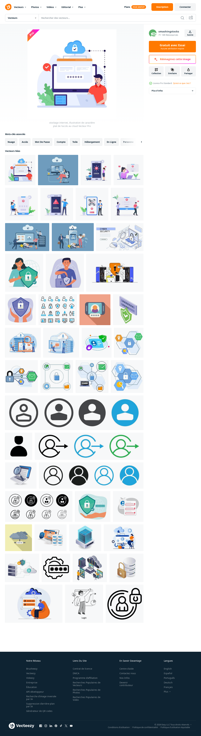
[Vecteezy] (8, 7)
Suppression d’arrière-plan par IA (40, 705)
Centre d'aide (126, 668)
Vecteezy (30, 673)
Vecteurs (19, 7)
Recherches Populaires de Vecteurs (86, 684)
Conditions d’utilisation (119, 727)
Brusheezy (31, 668)
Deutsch (168, 682)
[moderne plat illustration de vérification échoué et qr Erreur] (96, 170)
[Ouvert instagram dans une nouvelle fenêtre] (45, 725)
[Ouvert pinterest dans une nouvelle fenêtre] (56, 725)
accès (25, 141)
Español (168, 673)
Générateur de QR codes (39, 710)
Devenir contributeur (126, 684)
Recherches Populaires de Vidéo (86, 698)
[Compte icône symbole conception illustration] (18, 446)
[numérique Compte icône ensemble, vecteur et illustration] (57, 309)
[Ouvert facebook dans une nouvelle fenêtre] (40, 725)
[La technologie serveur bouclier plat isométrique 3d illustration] (85, 537)
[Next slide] (139, 142)
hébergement (92, 141)
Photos (35, 7)
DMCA (76, 673)
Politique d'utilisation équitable (175, 727)
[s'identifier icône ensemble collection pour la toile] (38, 506)
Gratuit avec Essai (172, 46)
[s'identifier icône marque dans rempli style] (91, 475)
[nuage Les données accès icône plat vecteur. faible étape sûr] (18, 537)
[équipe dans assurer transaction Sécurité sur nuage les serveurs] (90, 568)
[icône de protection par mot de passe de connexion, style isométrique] (128, 309)
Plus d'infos (157, 90)
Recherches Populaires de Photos (86, 691)
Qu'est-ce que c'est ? (182, 83)
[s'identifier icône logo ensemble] (89, 446)
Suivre (190, 35)
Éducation (31, 687)
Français (168, 687)
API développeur (35, 691)
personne (128, 141)
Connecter (185, 6)
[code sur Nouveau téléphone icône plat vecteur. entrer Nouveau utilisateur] (94, 309)
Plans (127, 6)
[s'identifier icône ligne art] (74, 412)
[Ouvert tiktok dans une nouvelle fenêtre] (61, 725)
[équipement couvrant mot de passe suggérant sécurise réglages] (56, 568)
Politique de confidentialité (145, 727)
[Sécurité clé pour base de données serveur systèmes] (126, 568)
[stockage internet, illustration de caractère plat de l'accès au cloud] (20, 170)
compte (61, 141)
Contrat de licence (82, 668)
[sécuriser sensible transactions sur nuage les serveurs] (22, 568)
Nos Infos (124, 677)
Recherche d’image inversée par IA (41, 698)
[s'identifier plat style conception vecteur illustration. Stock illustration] (84, 604)
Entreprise (31, 682)
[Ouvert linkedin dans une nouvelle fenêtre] (51, 725)
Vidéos (50, 7)
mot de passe (42, 141)
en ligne (111, 141)
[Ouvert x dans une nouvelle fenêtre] (66, 725)
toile (75, 141)
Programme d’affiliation (85, 677)
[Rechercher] (182, 18)
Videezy (30, 677)
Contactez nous (127, 673)
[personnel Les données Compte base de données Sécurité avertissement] (50, 537)
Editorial (66, 7)
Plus (80, 7)
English (168, 668)
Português (169, 677)
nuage (11, 141)
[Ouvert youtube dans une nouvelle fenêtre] (71, 725)
